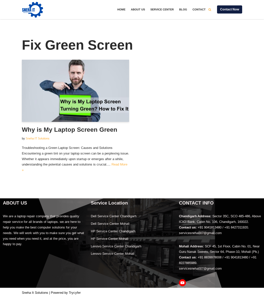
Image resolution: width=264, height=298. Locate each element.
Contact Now (229, 9)
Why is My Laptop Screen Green (69, 129)
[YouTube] (182, 282)
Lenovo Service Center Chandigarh (116, 246)
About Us (138, 9)
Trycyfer (75, 293)
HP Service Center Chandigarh (113, 231)
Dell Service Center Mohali (110, 224)
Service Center (162, 9)
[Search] (209, 9)
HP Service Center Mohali (109, 239)
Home (121, 9)
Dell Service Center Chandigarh (113, 216)
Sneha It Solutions (35, 293)
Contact (199, 9)
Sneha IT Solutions (37, 138)
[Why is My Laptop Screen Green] (75, 91)
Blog (183, 9)
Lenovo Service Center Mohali (112, 254)
